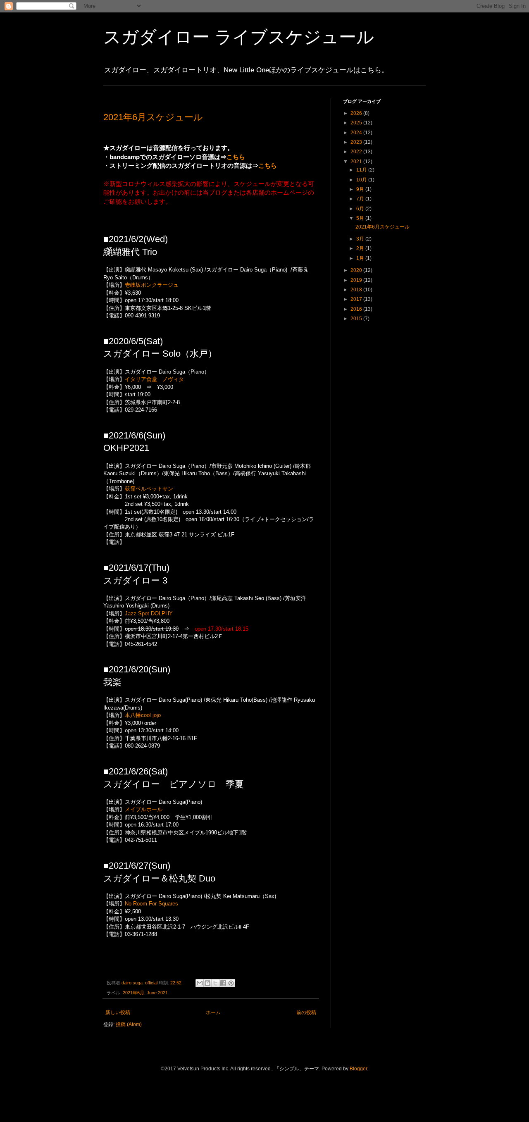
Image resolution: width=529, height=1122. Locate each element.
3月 (360, 239)
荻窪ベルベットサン (149, 489)
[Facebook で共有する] (223, 983)
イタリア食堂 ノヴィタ (154, 379)
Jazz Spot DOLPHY (149, 613)
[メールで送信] (199, 983)
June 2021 (157, 992)
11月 (362, 170)
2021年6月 (133, 992)
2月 (360, 248)
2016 (356, 309)
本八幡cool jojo (143, 715)
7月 (360, 199)
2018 (356, 290)
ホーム (213, 1012)
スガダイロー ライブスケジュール (238, 37)
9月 (360, 189)
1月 (360, 258)
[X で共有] (215, 983)
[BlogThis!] (207, 983)
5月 (360, 218)
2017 (356, 299)
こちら (235, 156)
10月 (362, 180)
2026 (356, 113)
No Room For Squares (151, 903)
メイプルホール (143, 809)
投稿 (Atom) (129, 1024)
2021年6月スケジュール (153, 117)
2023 (356, 142)
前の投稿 (306, 1012)
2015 (356, 319)
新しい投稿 (117, 1012)
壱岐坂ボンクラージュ (152, 285)
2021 (356, 161)
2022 (356, 152)
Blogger (358, 1069)
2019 (356, 280)
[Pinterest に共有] (231, 983)
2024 (356, 133)
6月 (360, 209)
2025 (356, 123)
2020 (356, 270)
